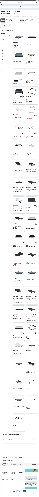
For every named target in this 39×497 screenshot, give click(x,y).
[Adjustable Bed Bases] (2, 20)
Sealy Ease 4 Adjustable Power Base (18, 299)
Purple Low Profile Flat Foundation (18, 370)
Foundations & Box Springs (29, 19)
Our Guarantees (4, 475)
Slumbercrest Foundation (17, 44)
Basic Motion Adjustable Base (17, 388)
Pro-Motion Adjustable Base (30, 370)
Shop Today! (26, 8)
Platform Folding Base (29, 116)
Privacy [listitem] (24, 493)
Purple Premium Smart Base (17, 170)
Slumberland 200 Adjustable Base (18, 115)
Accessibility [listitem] (20, 493)
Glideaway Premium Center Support (31, 334)
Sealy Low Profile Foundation (17, 79)
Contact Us (3, 470)
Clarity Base (15, 224)
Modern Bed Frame (16, 98)
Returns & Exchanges (5, 479)
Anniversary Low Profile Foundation (18, 406)
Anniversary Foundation (16, 280)
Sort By (7, 30)
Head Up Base (28, 207)
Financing (20, 474)
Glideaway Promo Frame (30, 97)
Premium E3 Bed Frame (29, 405)
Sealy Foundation (29, 43)
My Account (21, 470)
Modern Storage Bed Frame (30, 261)
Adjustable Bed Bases (9, 19)
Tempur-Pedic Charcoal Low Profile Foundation (18, 316)
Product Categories (14, 479)
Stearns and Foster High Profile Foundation (18, 335)
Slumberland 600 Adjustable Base (18, 206)
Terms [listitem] (28, 493)
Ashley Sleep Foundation (17, 61)
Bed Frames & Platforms (9, 24)
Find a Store (21, 472)
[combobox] (19, 4)
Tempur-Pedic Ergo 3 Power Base (31, 298)
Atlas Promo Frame (29, 388)
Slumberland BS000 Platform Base (31, 152)
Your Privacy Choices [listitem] (33, 493)
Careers (12, 477)
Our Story (12, 470)
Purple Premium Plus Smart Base (31, 171)
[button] (38, 2)
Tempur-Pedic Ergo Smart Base (31, 316)
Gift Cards (20, 478)
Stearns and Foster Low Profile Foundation (31, 226)
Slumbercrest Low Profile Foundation (30, 62)
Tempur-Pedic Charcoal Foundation (18, 189)
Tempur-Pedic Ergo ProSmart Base (31, 189)
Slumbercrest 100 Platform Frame (18, 152)
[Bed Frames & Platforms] (2, 25)
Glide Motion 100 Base (16, 262)
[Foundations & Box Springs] (22, 20)
